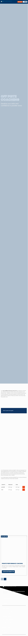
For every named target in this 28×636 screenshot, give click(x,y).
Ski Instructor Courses (7, 630)
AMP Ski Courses (6, 627)
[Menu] (25, 2)
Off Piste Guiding (6, 624)
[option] (14, 555)
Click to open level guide (8, 410)
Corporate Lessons (6, 616)
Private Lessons (6, 608)
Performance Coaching (7, 619)
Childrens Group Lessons (8, 611)
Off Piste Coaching (6, 622)
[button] (2, 579)
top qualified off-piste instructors (10, 390)
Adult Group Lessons (7, 613)
